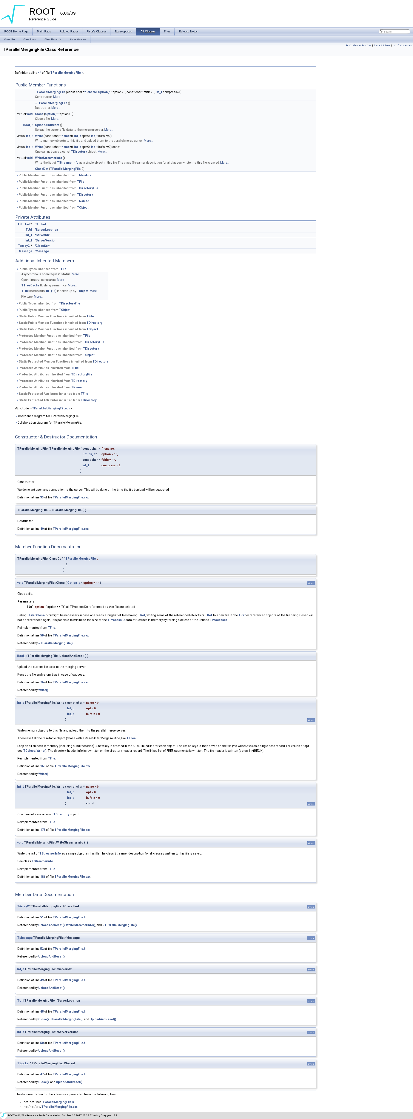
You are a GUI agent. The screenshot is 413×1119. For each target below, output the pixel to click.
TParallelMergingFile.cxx (71, 497)
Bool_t (28, 125)
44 (39, 72)
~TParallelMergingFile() (55, 643)
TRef (141, 615)
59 (42, 635)
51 (42, 917)
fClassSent (42, 245)
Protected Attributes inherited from (48, 368)
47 (42, 1074)
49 (42, 528)
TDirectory (79, 151)
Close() (43, 1019)
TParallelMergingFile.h (66, 72)
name (65, 136)
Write (39, 136)
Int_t (159, 92)
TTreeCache (30, 285)
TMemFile (84, 175)
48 (42, 1011)
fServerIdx (41, 235)
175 (42, 830)
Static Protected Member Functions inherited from (63, 361)
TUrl (29, 229)
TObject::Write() (34, 750)
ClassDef (41, 169)
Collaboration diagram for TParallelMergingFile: (49, 422)
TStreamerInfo (68, 162)
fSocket (40, 224)
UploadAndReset (47, 125)
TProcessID (116, 620)
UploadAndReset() (51, 925)
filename (90, 92)
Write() (43, 690)
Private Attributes (382, 45)
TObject (83, 207)
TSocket (23, 224)
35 (42, 497)
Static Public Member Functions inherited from (56, 316)
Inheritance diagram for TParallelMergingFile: (48, 416)
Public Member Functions (358, 45)
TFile (80, 181)
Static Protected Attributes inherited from (53, 393)
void (29, 114)
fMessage (41, 251)
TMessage (24, 251)
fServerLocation (46, 229)
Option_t (104, 92)
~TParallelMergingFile (51, 103)
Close (39, 114)
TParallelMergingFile (50, 92)
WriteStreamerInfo (48, 158)
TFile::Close (36, 615)
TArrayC (24, 245)
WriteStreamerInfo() (80, 925)
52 (42, 948)
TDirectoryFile (87, 188)
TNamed (83, 201)
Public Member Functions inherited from (54, 175)
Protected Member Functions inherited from (54, 335)
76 (42, 682)
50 (42, 1043)
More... (57, 96)
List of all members (402, 45)
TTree (131, 738)
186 (42, 876)
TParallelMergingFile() (66, 1019)
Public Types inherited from (42, 269)
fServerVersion (45, 240)
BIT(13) (51, 291)
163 (42, 766)
